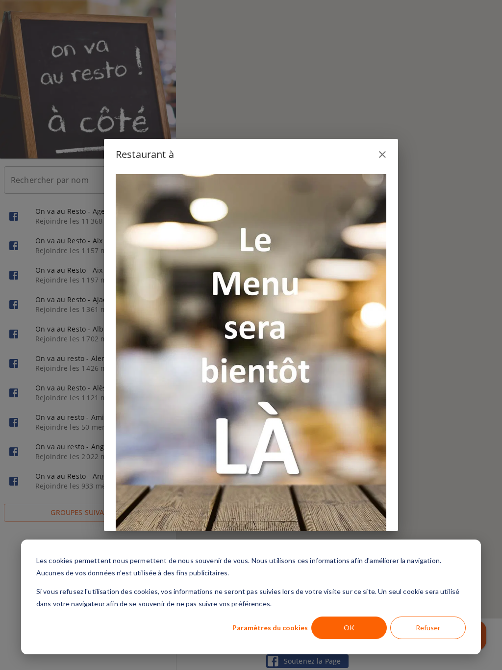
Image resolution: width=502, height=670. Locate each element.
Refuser (428, 627)
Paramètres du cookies (270, 627)
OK (349, 627)
